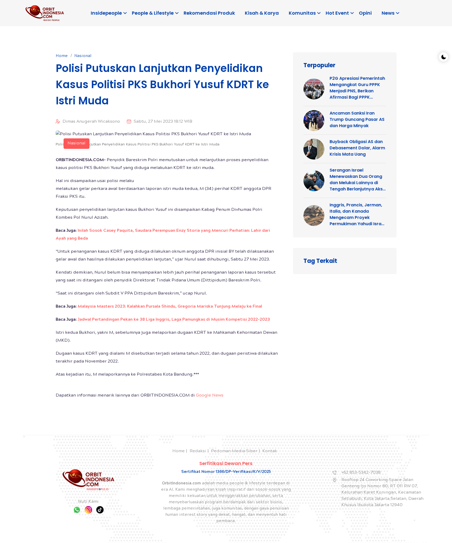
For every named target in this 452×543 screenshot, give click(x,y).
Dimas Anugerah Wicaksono (91, 122)
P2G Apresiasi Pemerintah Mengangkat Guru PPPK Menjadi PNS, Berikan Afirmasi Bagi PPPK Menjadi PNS (357, 87)
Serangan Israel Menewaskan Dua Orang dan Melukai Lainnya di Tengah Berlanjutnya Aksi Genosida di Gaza (357, 179)
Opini (365, 13)
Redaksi (198, 451)
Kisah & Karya (262, 13)
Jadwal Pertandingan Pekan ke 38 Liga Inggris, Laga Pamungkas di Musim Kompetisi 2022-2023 (174, 320)
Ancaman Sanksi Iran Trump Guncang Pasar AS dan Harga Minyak (357, 119)
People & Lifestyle (153, 13)
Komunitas (302, 13)
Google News (209, 395)
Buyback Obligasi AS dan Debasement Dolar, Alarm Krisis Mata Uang (357, 148)
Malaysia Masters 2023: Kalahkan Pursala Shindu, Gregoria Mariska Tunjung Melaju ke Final (170, 306)
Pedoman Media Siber (234, 451)
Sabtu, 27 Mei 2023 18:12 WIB (163, 122)
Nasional (83, 56)
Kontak (269, 451)
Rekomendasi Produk (209, 13)
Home (62, 56)
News (388, 13)
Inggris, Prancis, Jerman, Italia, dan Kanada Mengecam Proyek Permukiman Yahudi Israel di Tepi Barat (357, 214)
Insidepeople (106, 13)
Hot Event (337, 13)
